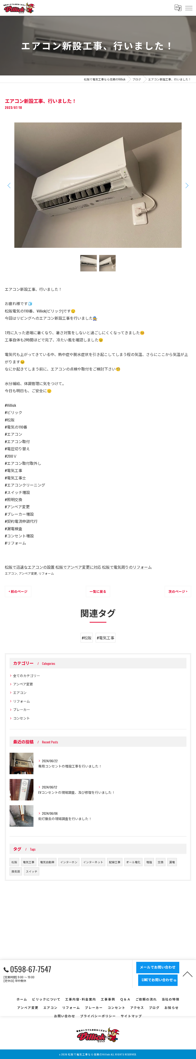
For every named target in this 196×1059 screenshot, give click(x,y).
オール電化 (133, 862)
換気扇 (15, 871)
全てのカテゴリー (26, 675)
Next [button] (186, 185)
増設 (149, 862)
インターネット (93, 862)
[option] (98, 185)
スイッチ (31, 871)
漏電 (172, 862)
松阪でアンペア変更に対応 (78, 567)
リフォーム (46, 573)
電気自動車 (47, 862)
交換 (160, 862)
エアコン (11, 573)
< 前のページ (18, 591)
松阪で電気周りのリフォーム (127, 567)
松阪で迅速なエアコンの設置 (29, 567)
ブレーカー (21, 709)
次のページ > (178, 591)
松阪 (14, 862)
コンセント (21, 717)
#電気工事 (105, 638)
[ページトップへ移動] (187, 974)
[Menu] (188, 7)
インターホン (68, 862)
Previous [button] (9, 185)
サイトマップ (131, 1015)
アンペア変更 (28, 573)
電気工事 (28, 862)
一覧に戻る (98, 591)
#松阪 (87, 638)
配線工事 (114, 862)
